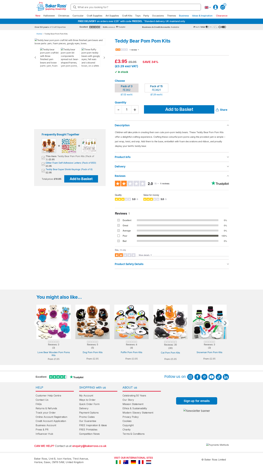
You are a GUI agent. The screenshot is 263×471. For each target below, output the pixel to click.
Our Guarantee (87, 421)
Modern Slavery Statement (138, 412)
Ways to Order (87, 399)
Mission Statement (133, 404)
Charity (127, 429)
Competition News (89, 433)
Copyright (128, 425)
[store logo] (52, 7)
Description (122, 125)
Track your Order (46, 412)
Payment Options (89, 412)
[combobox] (136, 7)
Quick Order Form (89, 404)
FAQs (39, 404)
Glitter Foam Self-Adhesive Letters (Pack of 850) (71, 162)
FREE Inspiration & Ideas (93, 425)
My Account (86, 395)
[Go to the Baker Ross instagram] (190, 377)
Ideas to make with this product (172, 264)
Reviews (120, 175)
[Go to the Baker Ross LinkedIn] (226, 377)
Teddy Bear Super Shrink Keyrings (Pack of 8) (69, 169)
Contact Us (42, 399)
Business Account (46, 425)
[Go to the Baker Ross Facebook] (197, 377)
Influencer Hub (44, 433)
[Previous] (35, 57)
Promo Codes (87, 416)
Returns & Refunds (46, 408)
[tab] (172, 157)
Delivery (120, 166)
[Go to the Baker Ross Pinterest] (204, 377)
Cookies (127, 421)
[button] (208, 7)
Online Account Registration (51, 416)
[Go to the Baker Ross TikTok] (219, 377)
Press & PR (42, 429)
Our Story (128, 399)
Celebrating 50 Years (134, 395)
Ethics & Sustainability (135, 408)
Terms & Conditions (133, 433)
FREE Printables (88, 429)
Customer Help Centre (48, 395)
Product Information (172, 157)
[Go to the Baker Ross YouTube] (212, 377)
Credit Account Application (51, 421)
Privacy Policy (131, 416)
